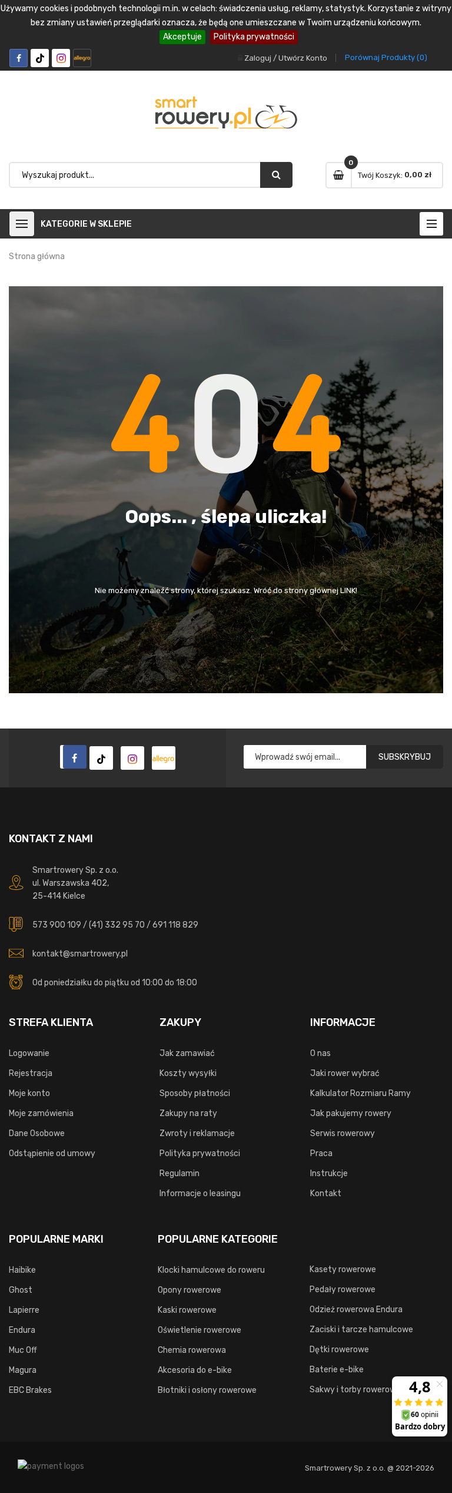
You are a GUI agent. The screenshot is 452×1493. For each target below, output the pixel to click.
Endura (22, 1330)
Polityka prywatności (254, 37)
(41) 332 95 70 (117, 925)
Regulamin (179, 1173)
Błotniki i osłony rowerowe (207, 1390)
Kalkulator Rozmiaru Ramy (360, 1093)
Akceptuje (182, 37)
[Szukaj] (276, 175)
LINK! (348, 590)
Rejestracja (30, 1073)
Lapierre (24, 1310)
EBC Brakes (30, 1390)
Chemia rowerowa (192, 1350)
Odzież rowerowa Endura (356, 1310)
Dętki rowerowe (339, 1350)
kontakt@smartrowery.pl (80, 954)
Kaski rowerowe (187, 1310)
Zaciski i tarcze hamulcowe (361, 1330)
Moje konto (29, 1093)
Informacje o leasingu (200, 1194)
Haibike (22, 1270)
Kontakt (325, 1194)
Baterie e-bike (337, 1370)
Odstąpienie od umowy (52, 1153)
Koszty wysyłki (188, 1073)
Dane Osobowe (37, 1133)
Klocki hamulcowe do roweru (211, 1270)
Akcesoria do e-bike (195, 1370)
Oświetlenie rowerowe (199, 1330)
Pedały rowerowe (342, 1290)
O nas (320, 1053)
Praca (321, 1153)
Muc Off (23, 1350)
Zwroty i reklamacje (197, 1133)
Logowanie (29, 1053)
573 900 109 (56, 925)
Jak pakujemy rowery (350, 1113)
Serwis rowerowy (342, 1133)
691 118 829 (175, 925)
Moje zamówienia (41, 1113)
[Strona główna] (72, 757)
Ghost (20, 1290)
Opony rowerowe (189, 1290)
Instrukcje (329, 1173)
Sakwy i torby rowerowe (355, 1390)
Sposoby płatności (194, 1093)
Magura (22, 1370)
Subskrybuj (404, 757)
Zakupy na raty (188, 1113)
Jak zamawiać (187, 1053)
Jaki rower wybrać (345, 1073)
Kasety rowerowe (343, 1269)
